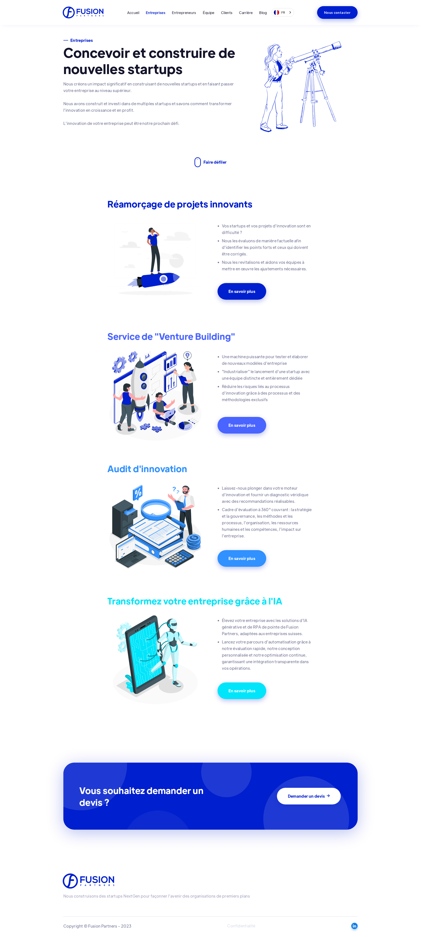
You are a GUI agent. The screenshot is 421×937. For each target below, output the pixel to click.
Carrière (246, 12)
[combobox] (282, 12)
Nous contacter (337, 12)
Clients (227, 12)
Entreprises (155, 12)
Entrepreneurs (184, 12)
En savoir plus (241, 291)
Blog (263, 12)
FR (283, 12)
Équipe (208, 12)
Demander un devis (309, 796)
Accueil (133, 12)
